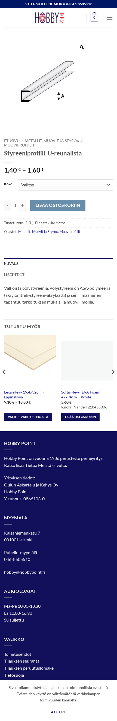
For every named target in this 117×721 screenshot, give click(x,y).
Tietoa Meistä (38, 465)
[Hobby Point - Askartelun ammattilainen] (55, 17)
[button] (94, 17)
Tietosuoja (14, 675)
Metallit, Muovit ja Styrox (52, 141)
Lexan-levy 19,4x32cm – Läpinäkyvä (24, 394)
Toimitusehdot (17, 654)
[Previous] (4, 383)
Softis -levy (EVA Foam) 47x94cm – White (80, 394)
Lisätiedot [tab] (14, 275)
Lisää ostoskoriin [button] (80, 417)
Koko (8, 184)
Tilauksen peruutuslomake (29, 667)
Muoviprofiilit (19, 145)
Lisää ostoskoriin (58, 205)
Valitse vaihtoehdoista (28, 417)
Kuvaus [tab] (11, 263)
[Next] (112, 383)
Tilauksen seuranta (21, 660)
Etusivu (12, 141)
